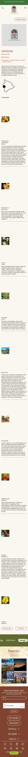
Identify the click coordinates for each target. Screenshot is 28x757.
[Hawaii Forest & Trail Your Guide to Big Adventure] (14, 10)
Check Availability (14, 718)
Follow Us (14, 655)
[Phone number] (3, 8)
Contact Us (12, 738)
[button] (25, 8)
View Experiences (14, 723)
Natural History (7, 61)
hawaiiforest (6, 54)
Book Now (14, 753)
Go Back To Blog (20, 19)
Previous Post (7, 628)
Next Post (21, 628)
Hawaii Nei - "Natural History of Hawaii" (14, 60)
